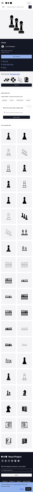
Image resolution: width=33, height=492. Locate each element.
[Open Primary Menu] (2, 3)
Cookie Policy (17, 484)
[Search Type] (3, 6)
